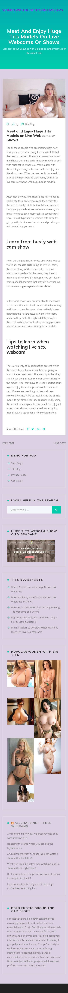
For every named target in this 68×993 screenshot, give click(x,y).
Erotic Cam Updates (35, 927)
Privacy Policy (18, 474)
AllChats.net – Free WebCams (31, 824)
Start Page (16, 463)
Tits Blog (29, 124)
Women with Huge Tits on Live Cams (32, 10)
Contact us (17, 480)
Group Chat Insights (48, 944)
